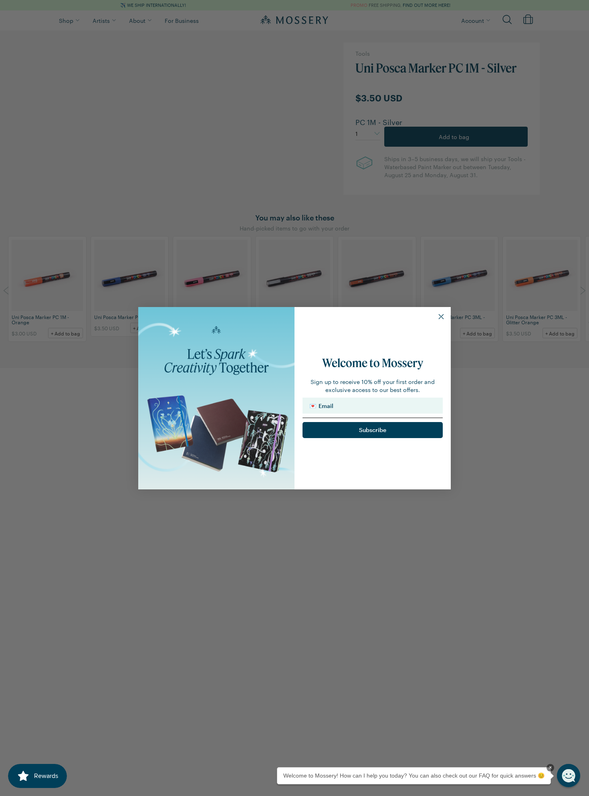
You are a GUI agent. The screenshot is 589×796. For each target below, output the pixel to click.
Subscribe (372, 429)
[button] (568, 775)
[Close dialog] (441, 316)
